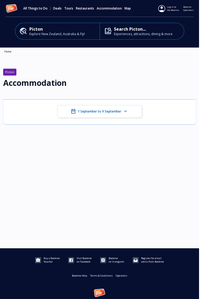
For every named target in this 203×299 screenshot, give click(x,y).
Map (127, 8)
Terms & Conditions (101, 275)
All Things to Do (35, 8)
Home (7, 51)
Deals (57, 8)
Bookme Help (79, 275)
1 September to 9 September (99, 111)
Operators (121, 275)
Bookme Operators (188, 8)
